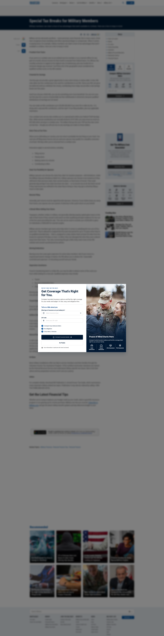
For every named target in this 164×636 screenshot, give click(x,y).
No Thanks (62, 343)
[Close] (123, 286)
